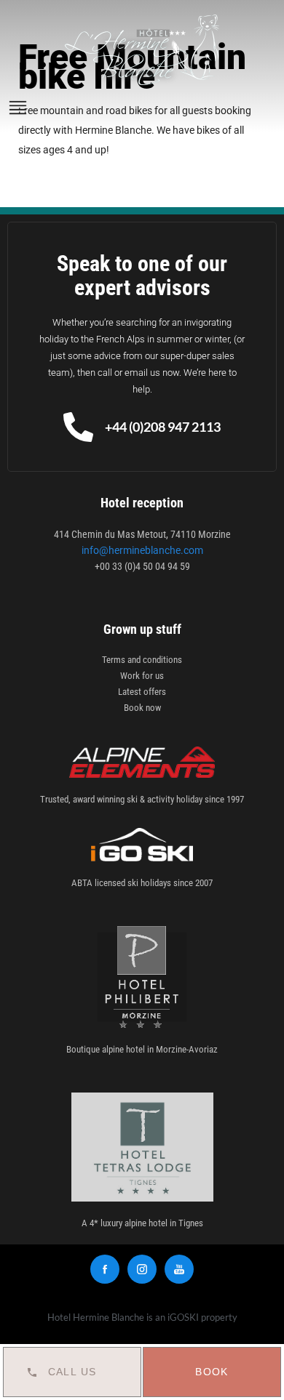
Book (212, 1371)
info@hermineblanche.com (142, 550)
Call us (72, 1371)
